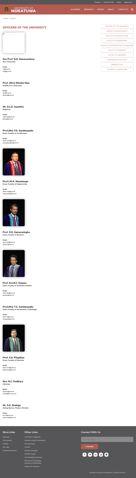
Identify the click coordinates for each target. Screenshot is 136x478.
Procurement (7, 440)
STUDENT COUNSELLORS (117, 69)
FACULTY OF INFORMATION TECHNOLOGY (117, 45)
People (100, 9)
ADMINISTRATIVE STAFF (117, 60)
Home (5, 18)
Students (98, 2)
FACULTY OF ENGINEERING (117, 41)
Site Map (6, 447)
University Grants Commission (34, 440)
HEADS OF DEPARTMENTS (117, 31)
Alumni (119, 2)
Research (88, 9)
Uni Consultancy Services (33, 457)
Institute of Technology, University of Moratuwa (32, 462)
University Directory (10, 450)
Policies (5, 444)
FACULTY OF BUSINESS (117, 50)
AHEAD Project (30, 454)
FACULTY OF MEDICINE (117, 55)
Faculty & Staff (109, 2)
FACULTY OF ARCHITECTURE (117, 36)
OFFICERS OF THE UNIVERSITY (117, 26)
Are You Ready (29, 444)
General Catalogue (31, 450)
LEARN (27, 447)
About (111, 9)
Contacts (123, 9)
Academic (75, 9)
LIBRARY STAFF (117, 65)
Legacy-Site (128, 2)
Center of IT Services (31, 466)
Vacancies (6, 437)
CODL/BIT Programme (32, 437)
